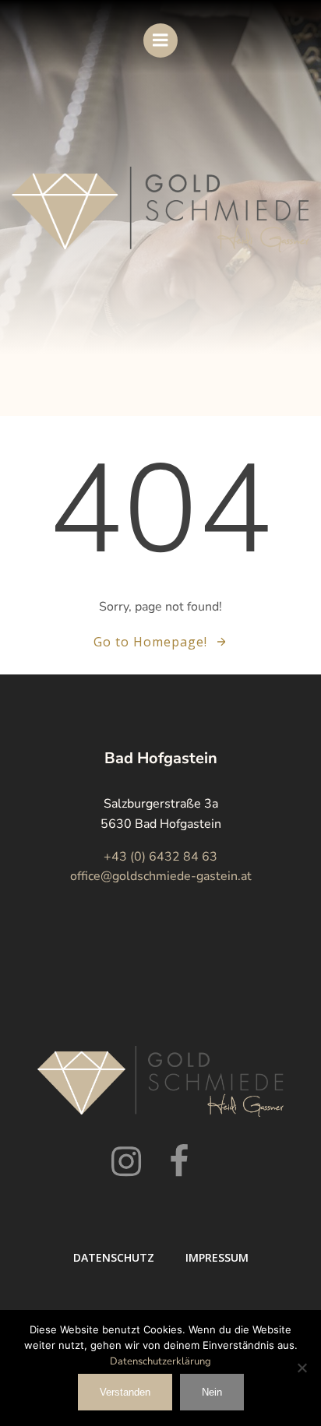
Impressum (217, 1257)
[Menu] (160, 40)
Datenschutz (113, 1257)
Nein (212, 1392)
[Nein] (301, 1367)
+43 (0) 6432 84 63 (160, 856)
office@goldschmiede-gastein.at (161, 876)
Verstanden (125, 1392)
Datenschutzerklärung (160, 1361)
